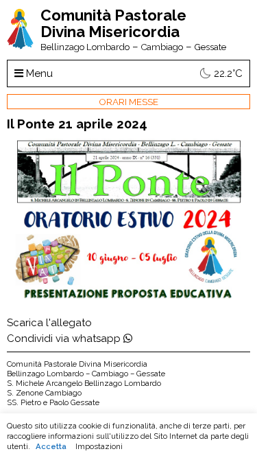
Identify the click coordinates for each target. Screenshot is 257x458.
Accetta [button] (51, 446)
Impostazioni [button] (99, 446)
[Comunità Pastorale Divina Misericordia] (20, 46)
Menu (38, 73)
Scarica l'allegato (49, 323)
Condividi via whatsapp (65, 338)
